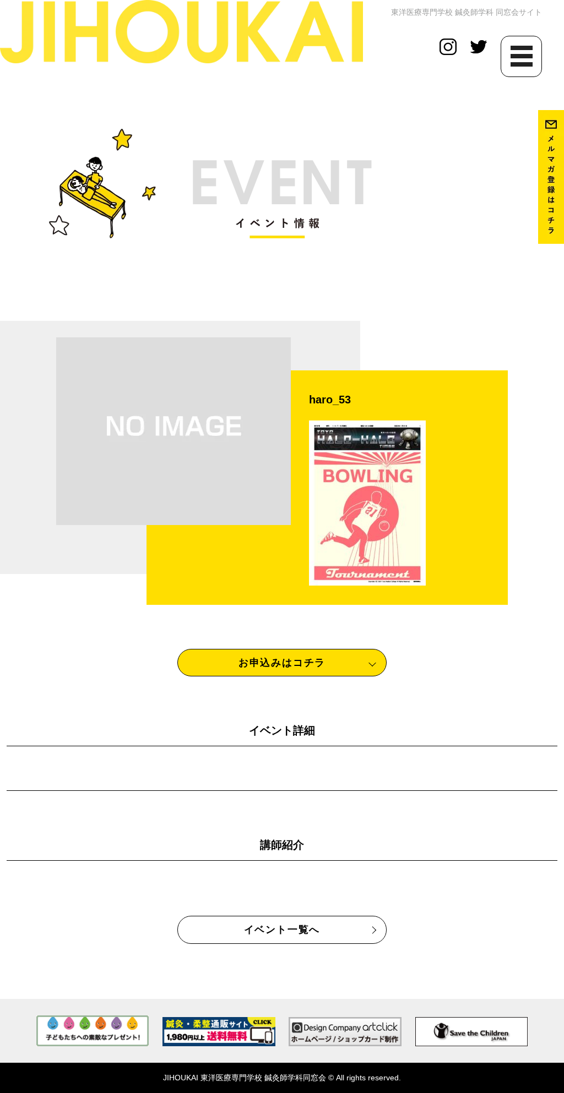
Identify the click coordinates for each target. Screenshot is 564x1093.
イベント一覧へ (282, 929)
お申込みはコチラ (282, 662)
